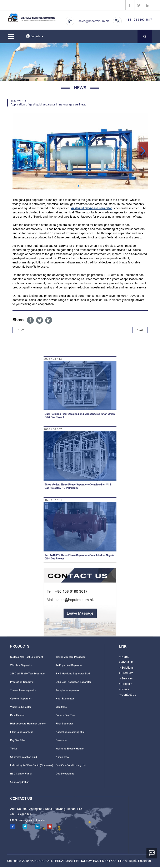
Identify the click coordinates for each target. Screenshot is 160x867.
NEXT (140, 330)
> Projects (125, 684)
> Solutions (126, 667)
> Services (126, 678)
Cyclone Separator (20, 698)
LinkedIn (48, 320)
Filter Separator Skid (21, 732)
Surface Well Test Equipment (26, 657)
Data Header (17, 715)
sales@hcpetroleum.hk (94, 21)
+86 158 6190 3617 (139, 20)
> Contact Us (127, 695)
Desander (61, 740)
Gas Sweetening (65, 773)
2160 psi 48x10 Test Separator (27, 673)
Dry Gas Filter (18, 740)
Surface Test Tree (65, 715)
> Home (124, 657)
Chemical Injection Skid (23, 757)
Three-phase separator (23, 690)
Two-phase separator (68, 690)
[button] (17, 151)
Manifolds (61, 707)
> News (124, 689)
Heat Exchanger (65, 698)
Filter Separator (64, 723)
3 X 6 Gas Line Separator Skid (73, 673)
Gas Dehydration (19, 782)
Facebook (30, 320)
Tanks (13, 748)
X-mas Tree (62, 757)
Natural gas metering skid (70, 732)
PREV (20, 330)
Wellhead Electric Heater (70, 748)
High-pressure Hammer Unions (28, 723)
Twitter (39, 320)
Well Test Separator (21, 665)
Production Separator (22, 682)
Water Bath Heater (20, 707)
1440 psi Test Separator (69, 665)
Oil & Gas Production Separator (73, 682)
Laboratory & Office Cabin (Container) (31, 765)
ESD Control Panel (21, 773)
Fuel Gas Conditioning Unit (71, 765)
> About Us (126, 662)
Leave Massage (80, 613)
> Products (126, 673)
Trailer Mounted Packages (70, 657)
